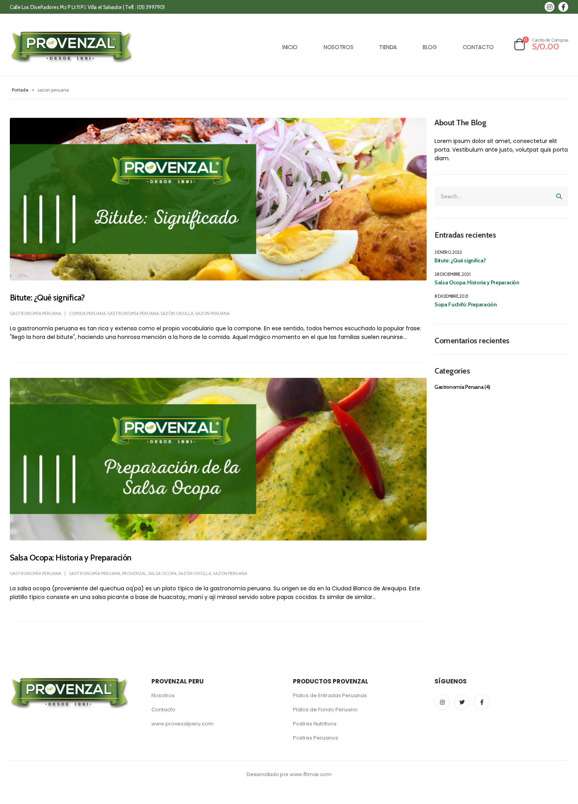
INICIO (290, 47)
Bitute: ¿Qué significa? (47, 297)
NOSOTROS (338, 47)
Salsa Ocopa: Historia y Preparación (71, 557)
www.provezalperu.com (182, 723)
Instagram (442, 702)
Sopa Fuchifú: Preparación (465, 304)
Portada (20, 90)
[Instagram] (549, 7)
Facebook (482, 702)
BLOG (430, 47)
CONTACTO (478, 47)
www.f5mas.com (310, 774)
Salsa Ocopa (162, 573)
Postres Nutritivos (315, 723)
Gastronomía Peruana (35, 313)
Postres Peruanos (315, 738)
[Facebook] (563, 7)
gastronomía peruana (133, 313)
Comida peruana (87, 313)
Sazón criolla (176, 313)
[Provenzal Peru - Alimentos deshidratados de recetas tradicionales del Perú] (71, 47)
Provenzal (134, 573)
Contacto (163, 709)
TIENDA (388, 47)
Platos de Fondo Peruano (325, 709)
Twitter (462, 702)
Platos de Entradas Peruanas (330, 695)
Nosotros (163, 695)
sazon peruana (212, 313)
